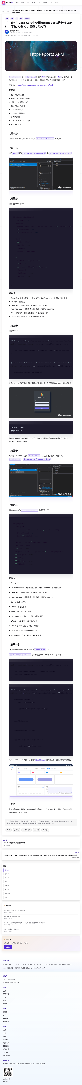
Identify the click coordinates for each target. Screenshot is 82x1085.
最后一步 (7, 893)
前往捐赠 (8, 947)
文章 (22, 3)
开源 (21, 18)
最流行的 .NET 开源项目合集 (12, 916)
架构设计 (27, 18)
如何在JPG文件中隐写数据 (11, 929)
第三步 (7, 878)
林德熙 (5, 964)
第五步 (7, 885)
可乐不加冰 (31, 964)
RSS (6, 1040)
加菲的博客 (40, 964)
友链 (51, 3)
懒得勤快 (54, 964)
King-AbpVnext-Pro (40, 968)
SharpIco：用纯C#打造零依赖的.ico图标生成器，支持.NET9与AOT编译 (24, 923)
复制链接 (27, 830)
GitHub (5, 1018)
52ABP (69, 964)
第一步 (7, 870)
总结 (6, 897)
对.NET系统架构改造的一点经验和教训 (15, 910)
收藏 (37, 830)
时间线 (45, 3)
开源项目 (6, 994)
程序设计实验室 (20, 968)
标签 (4, 1000)
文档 (33, 3)
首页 (17, 3)
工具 (39, 3)
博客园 (5, 1012)
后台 (6, 1052)
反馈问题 (6, 1049)
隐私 (4, 1036)
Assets (7, 1055)
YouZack (11, 964)
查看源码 (6, 1046)
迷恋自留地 (62, 964)
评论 (17, 830)
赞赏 (4, 1033)
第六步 (7, 889)
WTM (18, 964)
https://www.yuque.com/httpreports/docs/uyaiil (35, 85)
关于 (56, 3)
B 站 (4, 1015)
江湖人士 (29, 968)
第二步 (7, 874)
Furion (48, 964)
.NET (7, 18)
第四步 (7, 882)
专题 (28, 3)
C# (17, 18)
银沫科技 (6, 1022)
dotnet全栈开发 (8, 968)
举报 (46, 830)
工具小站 (24, 964)
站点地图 (6, 1043)
